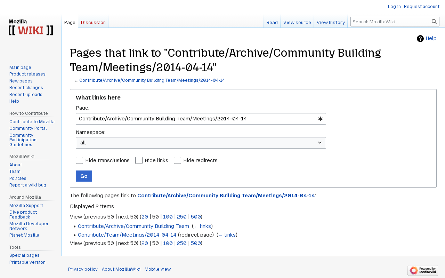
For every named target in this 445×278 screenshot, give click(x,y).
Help (431, 38)
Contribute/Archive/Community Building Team (133, 226)
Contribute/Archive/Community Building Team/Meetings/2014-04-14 (152, 80)
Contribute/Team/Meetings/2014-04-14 (127, 235)
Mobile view (158, 269)
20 (144, 217)
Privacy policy (83, 269)
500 (196, 217)
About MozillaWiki (121, 269)
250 (182, 217)
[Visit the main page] (30, 28)
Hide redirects (200, 160)
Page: (82, 108)
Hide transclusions (107, 160)
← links (202, 226)
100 (168, 217)
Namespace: (90, 132)
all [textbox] (83, 143)
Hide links (156, 160)
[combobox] (201, 119)
